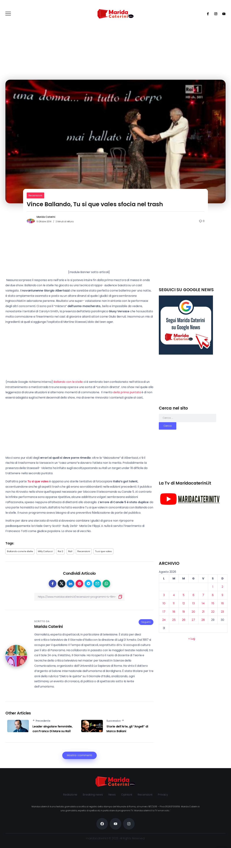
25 (174, 620)
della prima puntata (127, 392)
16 (222, 603)
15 (213, 603)
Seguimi (146, 622)
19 (183, 612)
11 (174, 603)
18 (174, 612)
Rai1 (70, 551)
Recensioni (35, 195)
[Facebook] (207, 14)
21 (203, 612)
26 (183, 620)
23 (222, 612)
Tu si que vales (103, 551)
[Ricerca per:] (187, 418)
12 (183, 603)
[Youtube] (223, 14)
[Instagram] (214, 14)
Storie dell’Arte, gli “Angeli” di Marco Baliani (127, 728)
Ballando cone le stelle (20, 551)
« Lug (191, 639)
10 (164, 603)
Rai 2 (60, 551)
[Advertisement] (193, 261)
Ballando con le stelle (68, 382)
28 (203, 620)
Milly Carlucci (45, 551)
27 (193, 620)
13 (193, 603)
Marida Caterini (46, 217)
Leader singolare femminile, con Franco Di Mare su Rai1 (52, 728)
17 (164, 612)
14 (203, 603)
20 (193, 612)
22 (212, 612)
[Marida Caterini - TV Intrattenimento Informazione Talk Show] (115, 14)
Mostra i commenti (79, 755)
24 (164, 620)
